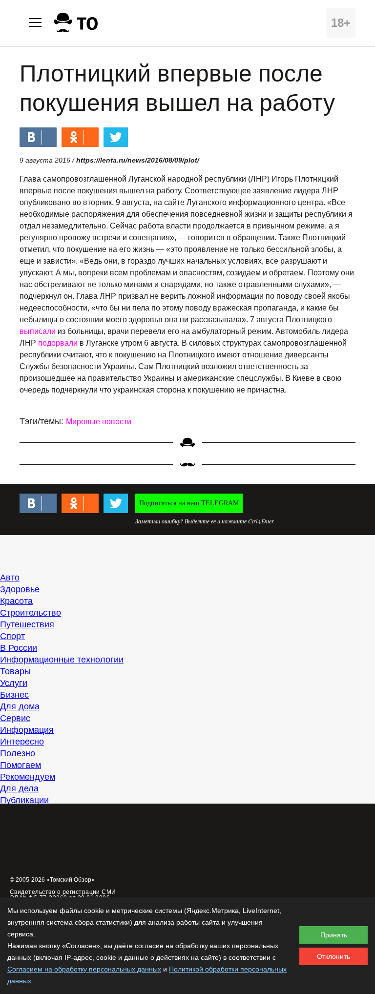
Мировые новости (98, 421)
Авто (10, 577)
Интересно (22, 741)
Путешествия (27, 624)
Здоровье (20, 589)
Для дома (20, 706)
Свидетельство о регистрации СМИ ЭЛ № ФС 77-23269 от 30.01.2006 (63, 895)
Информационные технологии (62, 659)
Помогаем (20, 765)
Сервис (15, 718)
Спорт (12, 636)
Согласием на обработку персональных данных (84, 969)
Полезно (17, 753)
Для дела (19, 788)
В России (18, 648)
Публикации (24, 800)
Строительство (30, 613)
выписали (38, 331)
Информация (27, 730)
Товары (15, 671)
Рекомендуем (27, 777)
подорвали (58, 343)
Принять (333, 935)
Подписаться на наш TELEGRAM (189, 503)
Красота (16, 601)
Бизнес (14, 695)
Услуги (13, 683)
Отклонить (333, 956)
